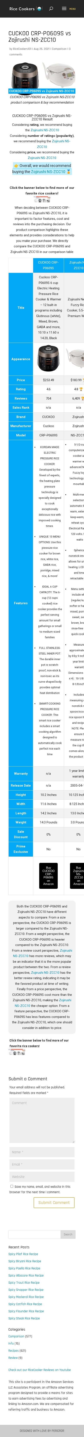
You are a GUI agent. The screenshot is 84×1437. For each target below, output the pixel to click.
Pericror (58, 1431)
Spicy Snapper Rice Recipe (26, 1290)
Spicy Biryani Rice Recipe (24, 1261)
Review (13, 1358)
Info (11, 1343)
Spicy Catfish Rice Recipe (25, 1304)
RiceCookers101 (22, 49)
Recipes (13, 1351)
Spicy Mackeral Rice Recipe (26, 1297)
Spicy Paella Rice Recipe (24, 1268)
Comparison (59, 49)
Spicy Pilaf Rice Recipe (23, 1254)
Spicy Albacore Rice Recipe (26, 1275)
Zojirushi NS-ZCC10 (45, 130)
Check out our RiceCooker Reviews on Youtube (39, 1370)
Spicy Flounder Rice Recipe (26, 1311)
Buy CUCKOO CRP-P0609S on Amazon (48, 876)
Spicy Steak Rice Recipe (24, 1318)
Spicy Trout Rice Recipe (24, 1283)
